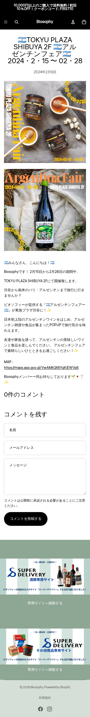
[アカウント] (73, 21)
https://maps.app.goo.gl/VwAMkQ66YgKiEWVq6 (41, 367)
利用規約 (45, 698)
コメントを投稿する (26, 518)
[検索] (16, 21)
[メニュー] (6, 22)
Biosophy (37, 687)
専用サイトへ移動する (45, 603)
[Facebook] (41, 709)
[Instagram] (49, 709)
